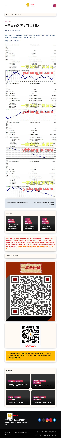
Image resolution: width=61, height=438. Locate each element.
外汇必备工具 (38, 435)
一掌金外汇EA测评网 (15, 420)
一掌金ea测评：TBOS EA (22, 25)
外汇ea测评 (8, 21)
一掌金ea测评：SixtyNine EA (42, 402)
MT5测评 (27, 219)
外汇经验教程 (11, 222)
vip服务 (38, 432)
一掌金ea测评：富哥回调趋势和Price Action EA (13, 226)
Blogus (25, 432)
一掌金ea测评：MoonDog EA (42, 386)
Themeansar (8, 434)
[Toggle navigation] (6, 6)
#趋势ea (18, 30)
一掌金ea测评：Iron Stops (16, 402)
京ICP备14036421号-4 (50, 435)
